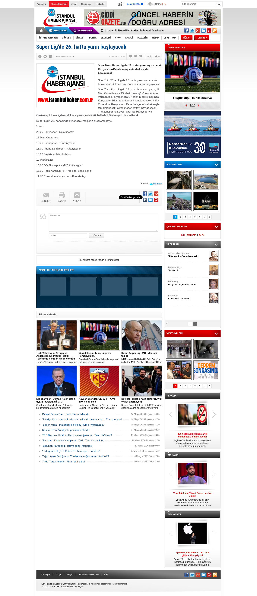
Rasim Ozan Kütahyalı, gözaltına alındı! (65, 429)
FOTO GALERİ (174, 164)
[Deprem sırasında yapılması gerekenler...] (206, 370)
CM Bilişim (78, 586)
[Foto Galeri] (59, 30)
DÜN (183, 235)
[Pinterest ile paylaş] (209, 30)
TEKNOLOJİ (174, 514)
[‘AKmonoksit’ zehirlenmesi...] (214, 256)
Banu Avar (179, 297)
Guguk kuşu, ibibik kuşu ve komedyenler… (192, 99)
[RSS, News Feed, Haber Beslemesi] (214, 30)
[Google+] (50, 56)
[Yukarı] (77, 197)
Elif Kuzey (182, 283)
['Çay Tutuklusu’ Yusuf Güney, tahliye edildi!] (192, 474)
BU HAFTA (191, 235)
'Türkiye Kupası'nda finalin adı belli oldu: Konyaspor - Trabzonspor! (82, 419)
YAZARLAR (173, 244)
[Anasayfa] (41, 30)
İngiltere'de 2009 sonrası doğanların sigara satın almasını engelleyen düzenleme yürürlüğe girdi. (192, 440)
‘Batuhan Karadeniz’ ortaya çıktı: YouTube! (67, 445)
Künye (58, 574)
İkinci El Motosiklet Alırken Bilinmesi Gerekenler (136, 30)
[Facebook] (40, 56)
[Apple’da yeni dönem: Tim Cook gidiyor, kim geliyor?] (192, 533)
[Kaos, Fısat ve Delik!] (214, 298)
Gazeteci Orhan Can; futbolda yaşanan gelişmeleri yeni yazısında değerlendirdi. (99, 358)
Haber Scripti (67, 586)
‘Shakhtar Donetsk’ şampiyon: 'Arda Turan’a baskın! (72, 440)
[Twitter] (45, 56)
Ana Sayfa (41, 4)
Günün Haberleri (58, 4)
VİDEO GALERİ (174, 333)
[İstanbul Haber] (59, 26)
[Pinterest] (156, 200)
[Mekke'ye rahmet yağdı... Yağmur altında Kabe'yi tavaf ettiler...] (179, 349)
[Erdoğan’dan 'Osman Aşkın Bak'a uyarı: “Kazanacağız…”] (56, 381)
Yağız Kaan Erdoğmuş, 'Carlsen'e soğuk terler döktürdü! (75, 456)
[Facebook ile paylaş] (186, 30)
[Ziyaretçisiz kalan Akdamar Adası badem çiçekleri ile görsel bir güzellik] (179, 201)
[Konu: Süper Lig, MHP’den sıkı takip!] (141, 335)
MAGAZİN (173, 455)
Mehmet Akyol (175, 269)
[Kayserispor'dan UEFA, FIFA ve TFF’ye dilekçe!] (99, 381)
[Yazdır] (140, 56)
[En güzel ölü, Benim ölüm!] (214, 284)
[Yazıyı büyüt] (157, 56)
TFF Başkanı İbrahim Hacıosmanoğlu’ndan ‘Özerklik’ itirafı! (77, 435)
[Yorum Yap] (130, 56)
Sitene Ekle (86, 4)
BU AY (201, 235)
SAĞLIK (172, 395)
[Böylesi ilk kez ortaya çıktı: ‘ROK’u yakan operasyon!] (141, 381)
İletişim (70, 574)
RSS (106, 574)
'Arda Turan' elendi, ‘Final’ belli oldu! (63, 461)
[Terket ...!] (214, 270)
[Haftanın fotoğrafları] (206, 201)
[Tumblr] (145, 200)
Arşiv (73, 4)
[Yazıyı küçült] (149, 56)
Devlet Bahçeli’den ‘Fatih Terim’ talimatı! (65, 414)
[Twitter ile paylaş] (192, 30)
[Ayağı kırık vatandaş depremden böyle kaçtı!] (206, 349)
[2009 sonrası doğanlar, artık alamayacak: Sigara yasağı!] (192, 415)
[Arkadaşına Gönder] (135, 56)
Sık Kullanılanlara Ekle (88, 574)
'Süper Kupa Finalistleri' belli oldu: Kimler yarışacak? (73, 424)
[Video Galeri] (83, 30)
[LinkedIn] (150, 200)
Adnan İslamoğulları (183, 255)
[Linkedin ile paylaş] (203, 30)
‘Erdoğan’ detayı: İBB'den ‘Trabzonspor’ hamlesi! (71, 450)
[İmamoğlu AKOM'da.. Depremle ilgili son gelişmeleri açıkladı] (179, 370)
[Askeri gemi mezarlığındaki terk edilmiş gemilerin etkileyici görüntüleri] (179, 180)
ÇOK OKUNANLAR (177, 226)
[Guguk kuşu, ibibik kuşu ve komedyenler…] (99, 335)
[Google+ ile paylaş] (197, 30)
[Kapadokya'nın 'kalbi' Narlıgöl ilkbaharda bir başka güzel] (206, 180)
